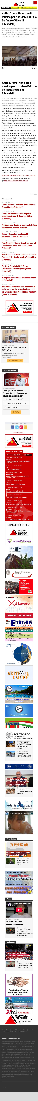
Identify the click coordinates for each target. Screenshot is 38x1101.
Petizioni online (8, 327)
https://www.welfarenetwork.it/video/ (16, 181)
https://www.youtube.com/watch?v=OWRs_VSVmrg (19, 175)
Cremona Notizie (5, 1029)
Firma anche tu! (16, 361)
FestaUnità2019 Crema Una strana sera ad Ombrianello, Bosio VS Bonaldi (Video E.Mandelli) (19, 245)
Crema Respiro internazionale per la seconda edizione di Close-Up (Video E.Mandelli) (17, 216)
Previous (2, 68)
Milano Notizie (23, 1029)
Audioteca (11, 942)
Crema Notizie (15, 1029)
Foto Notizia (11, 839)
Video (9, 899)
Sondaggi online (9, 370)
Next (4, 68)
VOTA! (16, 412)
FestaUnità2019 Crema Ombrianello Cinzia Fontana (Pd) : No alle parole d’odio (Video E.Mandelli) (19, 257)
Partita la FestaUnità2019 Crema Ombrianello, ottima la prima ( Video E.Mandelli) (16, 268)
